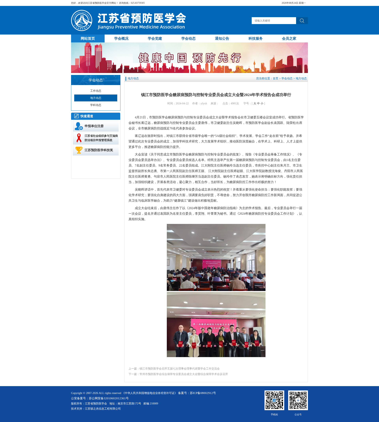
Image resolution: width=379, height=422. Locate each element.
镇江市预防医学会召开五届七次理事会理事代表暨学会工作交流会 (180, 368)
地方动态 (301, 78)
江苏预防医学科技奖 (99, 150)
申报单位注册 (94, 126)
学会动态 (287, 78)
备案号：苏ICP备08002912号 (197, 393)
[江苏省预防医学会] (129, 30)
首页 (275, 78)
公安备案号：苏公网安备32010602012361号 (100, 398)
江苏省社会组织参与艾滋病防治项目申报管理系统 (101, 138)
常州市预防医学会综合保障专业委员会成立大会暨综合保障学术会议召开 (184, 374)
